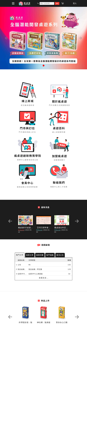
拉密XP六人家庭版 (22, 274)
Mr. (30, 265)
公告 (19, 265)
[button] (6, 38)
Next (76, 221)
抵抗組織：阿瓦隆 (22, 269)
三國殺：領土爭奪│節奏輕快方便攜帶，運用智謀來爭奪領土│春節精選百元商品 (44, 283)
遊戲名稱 (21, 260)
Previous (10, 221)
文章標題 (32, 260)
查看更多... (43, 278)
